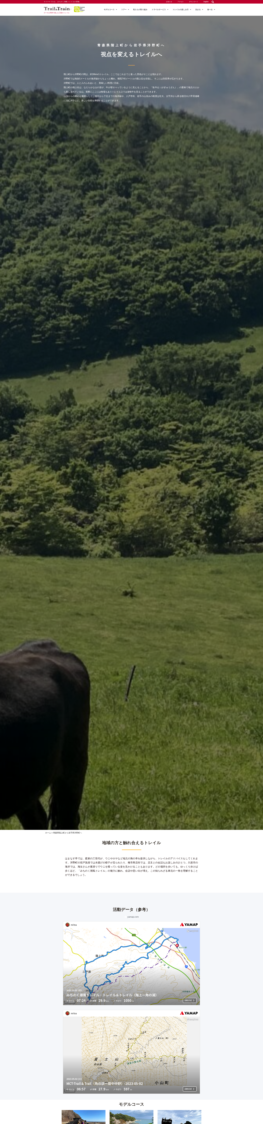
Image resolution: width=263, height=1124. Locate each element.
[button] (213, 2)
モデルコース (109, 9)
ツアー (124, 9)
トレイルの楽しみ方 (181, 9)
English (206, 2)
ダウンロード (193, 2)
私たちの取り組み (140, 9)
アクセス (181, 2)
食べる (210, 9)
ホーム (48, 833)
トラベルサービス (159, 9)
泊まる (198, 9)
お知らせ (169, 2)
